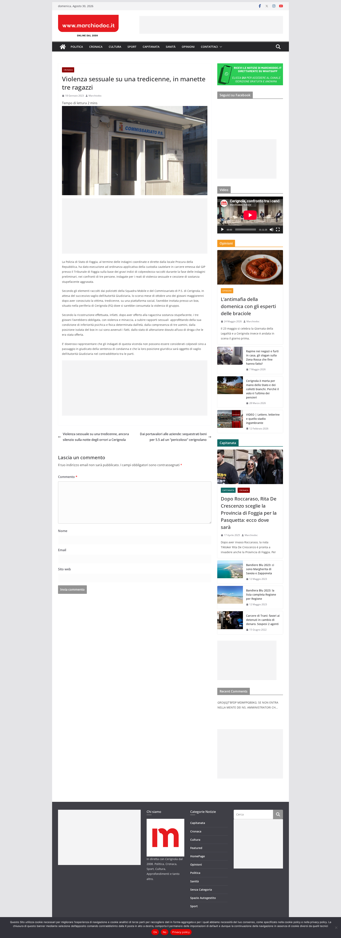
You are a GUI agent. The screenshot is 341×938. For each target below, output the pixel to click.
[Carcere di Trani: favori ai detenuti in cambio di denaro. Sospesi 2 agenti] (230, 622)
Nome (62, 531)
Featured (196, 848)
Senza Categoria (201, 889)
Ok (155, 932)
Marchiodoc (95, 95)
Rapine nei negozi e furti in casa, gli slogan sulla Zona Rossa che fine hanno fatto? (262, 357)
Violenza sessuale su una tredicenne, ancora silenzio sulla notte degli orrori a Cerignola (96, 437)
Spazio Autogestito (203, 898)
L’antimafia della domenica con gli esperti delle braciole (248, 306)
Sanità (170, 47)
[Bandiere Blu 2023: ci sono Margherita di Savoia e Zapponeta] (230, 572)
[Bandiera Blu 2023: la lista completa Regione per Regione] (230, 597)
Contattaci (209, 47)
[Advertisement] (211, 25)
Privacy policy (181, 932)
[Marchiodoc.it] (62, 47)
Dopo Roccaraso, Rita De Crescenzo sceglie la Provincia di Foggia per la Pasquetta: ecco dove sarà (249, 512)
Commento (67, 477)
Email (62, 550)
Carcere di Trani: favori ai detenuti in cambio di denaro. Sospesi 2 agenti (263, 620)
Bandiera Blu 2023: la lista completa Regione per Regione (261, 594)
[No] (336, 928)
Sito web (64, 569)
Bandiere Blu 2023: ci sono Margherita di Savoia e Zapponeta (260, 569)
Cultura (115, 47)
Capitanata (151, 47)
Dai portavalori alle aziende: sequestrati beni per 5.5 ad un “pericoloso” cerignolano (173, 437)
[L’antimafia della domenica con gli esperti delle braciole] (250, 267)
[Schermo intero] (278, 229)
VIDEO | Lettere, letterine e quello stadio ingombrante (263, 419)
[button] (220, 47)
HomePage (197, 856)
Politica (77, 47)
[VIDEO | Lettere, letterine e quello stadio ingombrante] (230, 421)
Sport (131, 47)
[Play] (222, 229)
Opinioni (188, 47)
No (165, 932)
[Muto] (272, 229)
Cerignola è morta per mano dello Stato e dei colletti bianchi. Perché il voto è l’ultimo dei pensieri (262, 389)
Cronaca (95, 47)
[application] (250, 215)
